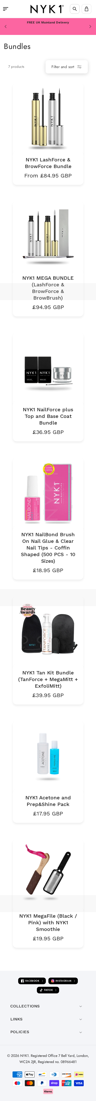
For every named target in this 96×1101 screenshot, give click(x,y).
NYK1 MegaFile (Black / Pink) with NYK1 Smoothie (48, 922)
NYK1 (24, 1055)
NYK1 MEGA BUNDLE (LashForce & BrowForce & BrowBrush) (48, 288)
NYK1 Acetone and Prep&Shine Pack (48, 801)
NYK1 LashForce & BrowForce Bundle (48, 163)
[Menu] (5, 9)
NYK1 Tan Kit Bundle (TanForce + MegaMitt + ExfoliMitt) (48, 679)
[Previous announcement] (5, 26)
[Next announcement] (90, 26)
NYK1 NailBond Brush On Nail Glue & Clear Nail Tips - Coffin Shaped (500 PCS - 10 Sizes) (48, 547)
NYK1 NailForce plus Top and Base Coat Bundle (48, 416)
